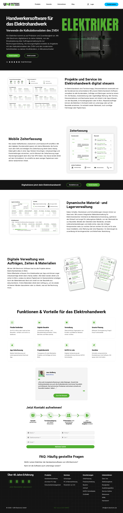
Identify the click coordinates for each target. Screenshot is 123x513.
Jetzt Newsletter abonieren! (20, 487)
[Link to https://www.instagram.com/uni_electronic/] (23, 481)
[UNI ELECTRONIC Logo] (11, 4)
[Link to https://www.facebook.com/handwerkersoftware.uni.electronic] (16, 481)
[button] (61, 462)
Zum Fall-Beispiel (61, 395)
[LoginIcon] (88, 4)
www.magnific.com (115, 512)
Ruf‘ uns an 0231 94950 (61, 508)
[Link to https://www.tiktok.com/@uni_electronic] (29, 481)
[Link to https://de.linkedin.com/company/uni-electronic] (10, 481)
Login (92, 4)
